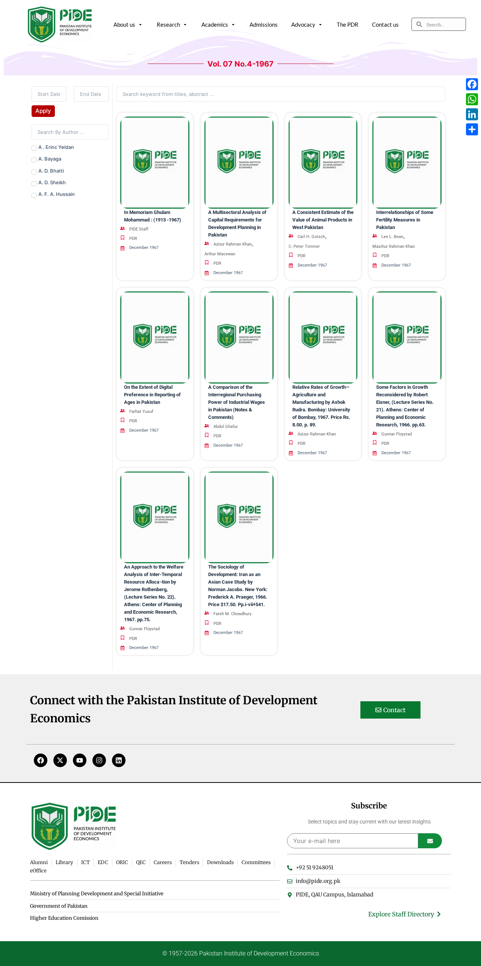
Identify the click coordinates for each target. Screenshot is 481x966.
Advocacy (303, 24)
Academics (214, 24)
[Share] (471, 129)
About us (124, 24)
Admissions (264, 24)
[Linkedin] (119, 760)
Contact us (385, 24)
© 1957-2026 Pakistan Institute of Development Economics (240, 953)
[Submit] (430, 840)
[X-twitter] (60, 760)
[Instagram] (99, 760)
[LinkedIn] (471, 114)
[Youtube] (79, 760)
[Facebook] (40, 760)
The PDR (347, 24)
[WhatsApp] (471, 99)
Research (168, 24)
